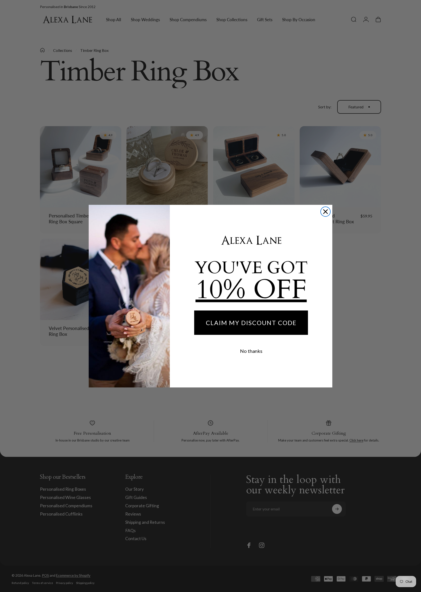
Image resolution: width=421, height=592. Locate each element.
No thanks (251, 351)
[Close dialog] (325, 211)
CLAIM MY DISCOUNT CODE (251, 322)
